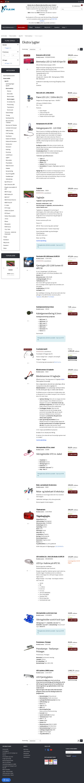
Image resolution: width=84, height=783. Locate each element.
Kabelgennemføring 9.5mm (45, 307)
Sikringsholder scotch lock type (46, 613)
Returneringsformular (8, 760)
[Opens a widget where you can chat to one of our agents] (6, 780)
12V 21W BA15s (59, 546)
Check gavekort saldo (8, 773)
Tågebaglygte (40, 509)
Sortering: (25, 49)
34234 (62, 379)
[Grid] (78, 49)
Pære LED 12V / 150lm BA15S (45, 93)
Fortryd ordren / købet (8, 775)
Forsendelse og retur (8, 756)
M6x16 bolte (57, 362)
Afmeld (74, 756)
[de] (8, 1)
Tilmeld (68, 756)
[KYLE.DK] (8, 8)
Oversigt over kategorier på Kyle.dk (9, 766)
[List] (81, 49)
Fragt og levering (7, 758)
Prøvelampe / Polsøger (43, 642)
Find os (4, 755)
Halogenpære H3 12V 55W (44, 124)
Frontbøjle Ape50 (41, 349)
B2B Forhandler (6, 769)
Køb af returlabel (7, 762)
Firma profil (5, 749)
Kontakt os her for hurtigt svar (10, 753)
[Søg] (81, 9)
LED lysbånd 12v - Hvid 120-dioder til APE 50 (50, 556)
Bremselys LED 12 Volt (43, 55)
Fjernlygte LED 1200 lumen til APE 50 (48, 256)
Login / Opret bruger (8, 771)
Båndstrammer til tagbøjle (45, 369)
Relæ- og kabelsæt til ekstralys (46, 485)
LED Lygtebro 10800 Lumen (44, 670)
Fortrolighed (6, 751)
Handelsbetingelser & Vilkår (9, 764)
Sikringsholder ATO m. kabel (45, 447)
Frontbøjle (51, 297)
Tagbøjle (10, 269)
